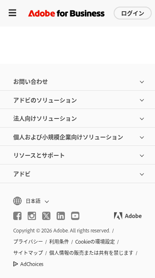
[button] (77, 201)
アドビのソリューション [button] (45, 99)
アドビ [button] (22, 173)
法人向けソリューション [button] (45, 118)
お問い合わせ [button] (30, 81)
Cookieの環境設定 (95, 241)
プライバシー (28, 241)
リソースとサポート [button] (39, 154)
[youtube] (75, 216)
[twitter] (46, 216)
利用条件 (59, 241)
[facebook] (17, 216)
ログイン (132, 12)
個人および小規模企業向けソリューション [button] (68, 136)
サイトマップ (28, 252)
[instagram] (32, 216)
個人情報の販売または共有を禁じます (91, 252)
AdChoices (31, 264)
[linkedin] (61, 216)
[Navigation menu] (12, 13)
